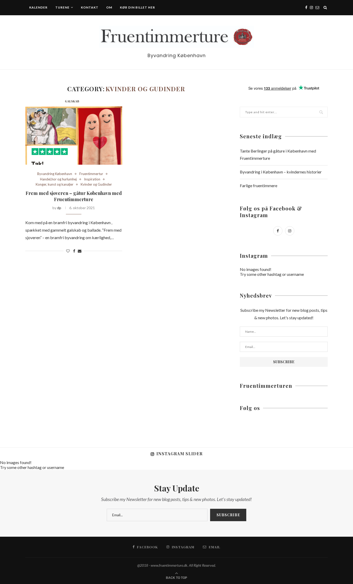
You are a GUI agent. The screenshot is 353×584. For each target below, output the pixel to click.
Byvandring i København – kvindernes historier (281, 171)
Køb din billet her (137, 7)
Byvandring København (54, 174)
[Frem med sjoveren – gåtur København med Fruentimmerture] (73, 132)
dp (59, 208)
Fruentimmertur (91, 174)
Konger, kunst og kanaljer (54, 184)
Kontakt (89, 7)
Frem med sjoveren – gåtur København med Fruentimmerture (74, 196)
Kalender (38, 7)
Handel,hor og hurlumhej (58, 179)
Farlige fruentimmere (258, 185)
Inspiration (92, 179)
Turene (62, 7)
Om (109, 7)
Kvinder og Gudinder (96, 184)
